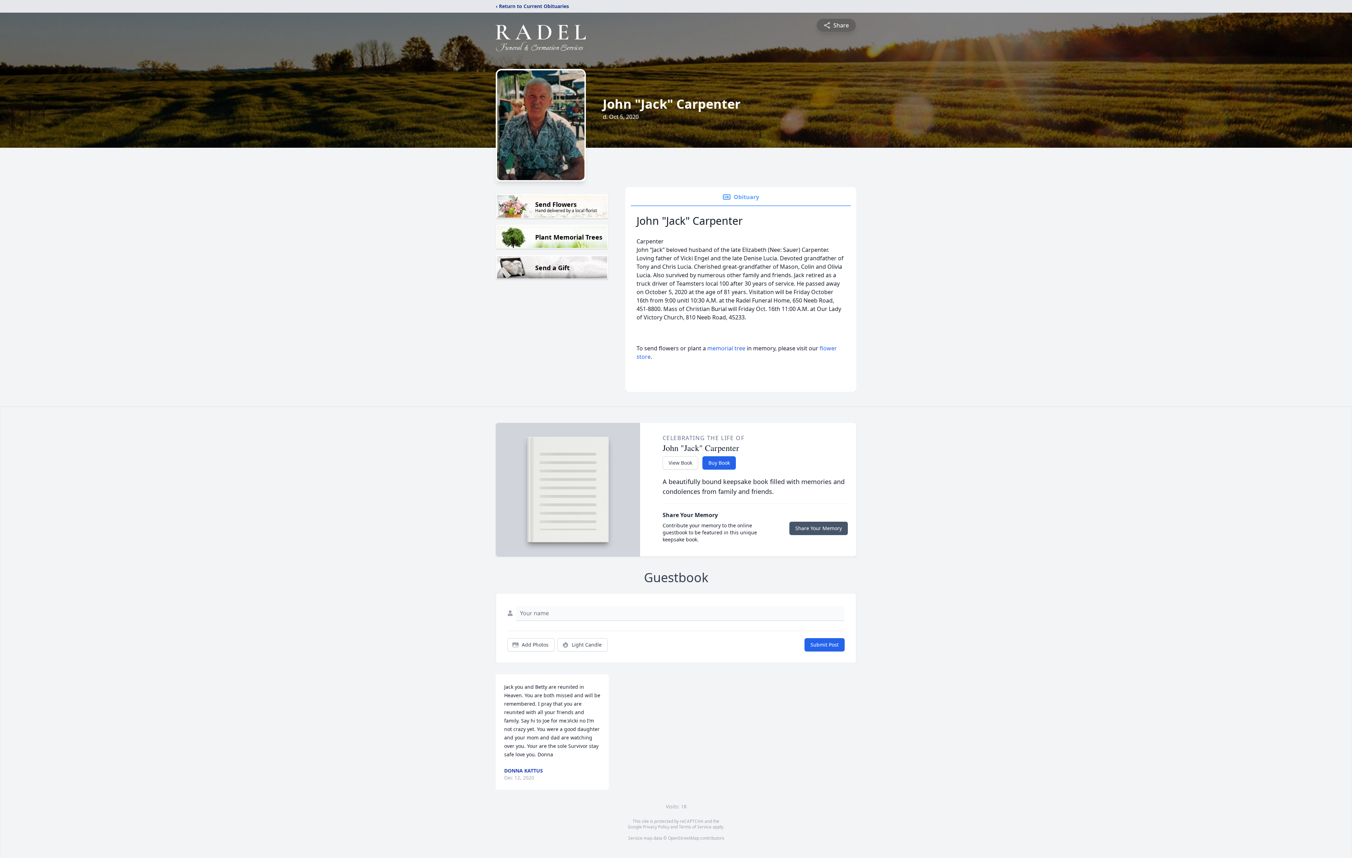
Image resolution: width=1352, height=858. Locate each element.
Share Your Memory (818, 528)
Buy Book (719, 462)
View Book (680, 462)
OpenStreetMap (683, 838)
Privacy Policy (656, 827)
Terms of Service (695, 827)
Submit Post (824, 644)
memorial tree (726, 348)
